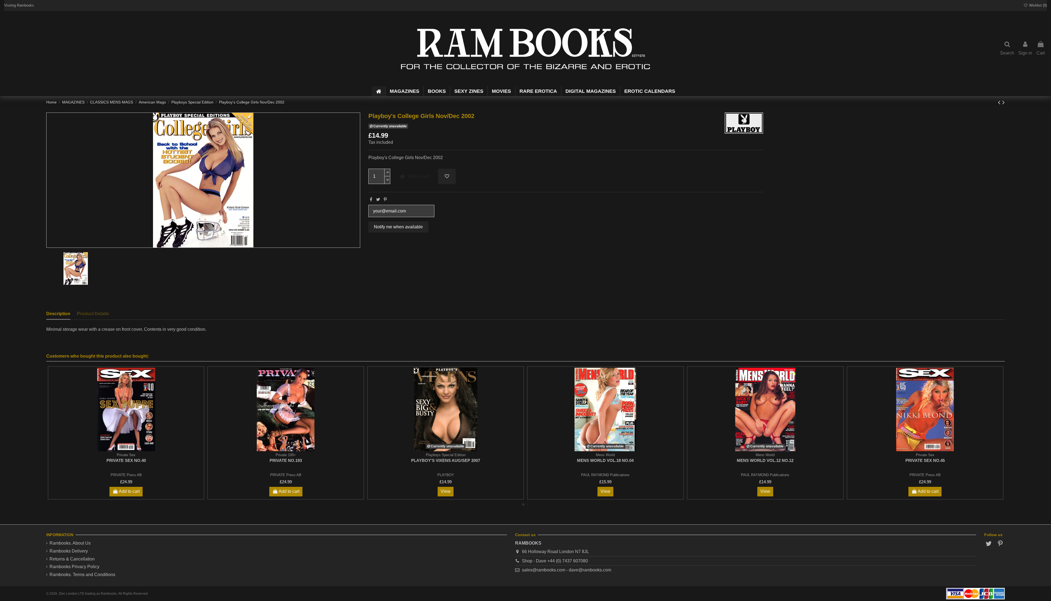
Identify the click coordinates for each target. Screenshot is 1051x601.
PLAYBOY (445, 475)
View (446, 491)
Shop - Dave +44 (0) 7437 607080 (555, 561)
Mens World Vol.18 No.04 (605, 460)
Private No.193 (286, 460)
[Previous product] (1000, 102)
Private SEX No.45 (925, 460)
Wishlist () (1037, 5)
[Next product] (1003, 102)
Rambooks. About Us (70, 543)
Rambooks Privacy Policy (74, 566)
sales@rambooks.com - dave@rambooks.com (566, 570)
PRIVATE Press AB (126, 475)
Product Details (93, 313)
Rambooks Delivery (69, 551)
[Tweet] (378, 199)
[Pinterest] (385, 199)
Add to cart (418, 176)
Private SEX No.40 (126, 460)
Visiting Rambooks (19, 5)
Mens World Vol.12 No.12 (765, 460)
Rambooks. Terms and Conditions (82, 574)
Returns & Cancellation (72, 559)
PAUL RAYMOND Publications (605, 475)
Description (58, 313)
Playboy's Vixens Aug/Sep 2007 (445, 460)
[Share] (371, 199)
